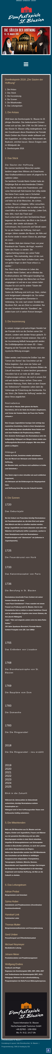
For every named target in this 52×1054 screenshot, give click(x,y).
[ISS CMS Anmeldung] (14, 51)
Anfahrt (33, 0)
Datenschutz (26, 0)
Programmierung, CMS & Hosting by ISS (15, 1046)
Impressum (19, 0)
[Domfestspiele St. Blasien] (26, 23)
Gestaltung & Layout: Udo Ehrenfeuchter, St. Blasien (19, 1043)
